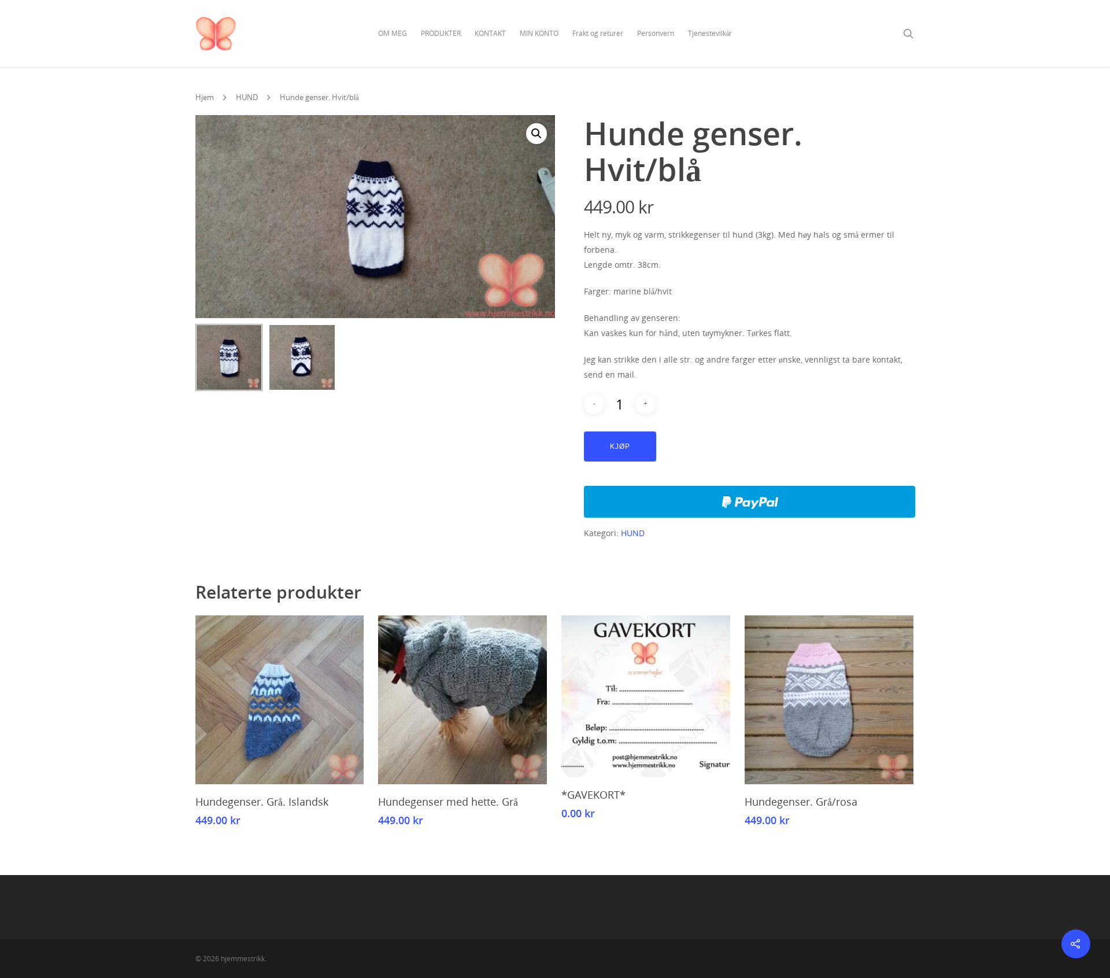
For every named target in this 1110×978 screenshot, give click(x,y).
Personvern (655, 33)
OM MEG (392, 33)
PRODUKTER (441, 33)
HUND (247, 97)
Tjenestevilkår (710, 33)
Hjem (204, 97)
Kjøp (620, 446)
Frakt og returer (597, 33)
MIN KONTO (539, 33)
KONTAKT (490, 33)
